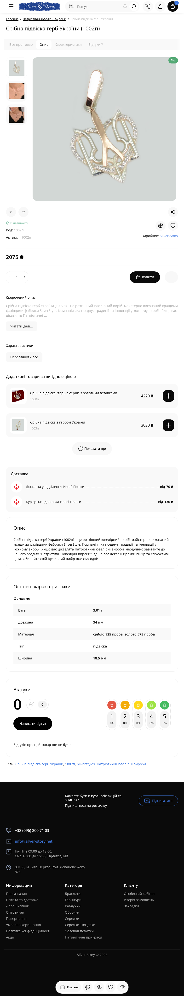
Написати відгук (32, 723)
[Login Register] (160, 6)
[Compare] (160, 226)
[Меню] (11, 6)
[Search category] (71, 6)
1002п (70, 764)
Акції (10, 937)
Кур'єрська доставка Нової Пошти (53, 501)
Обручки (72, 912)
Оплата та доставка (22, 900)
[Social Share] (173, 212)
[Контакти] (148, 6)
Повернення (16, 918)
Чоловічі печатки (79, 931)
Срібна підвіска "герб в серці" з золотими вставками (73, 393)
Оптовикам (15, 912)
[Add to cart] (168, 396)
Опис (44, 44)
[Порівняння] (122, 987)
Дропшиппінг (17, 906)
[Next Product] (23, 212)
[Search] (125, 6)
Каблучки (72, 906)
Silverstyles (86, 764)
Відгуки (95, 44)
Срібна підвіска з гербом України (57, 422)
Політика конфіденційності (28, 931)
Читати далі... (21, 326)
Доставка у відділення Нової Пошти (55, 486)
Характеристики (68, 44)
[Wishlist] (173, 226)
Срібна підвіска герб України (39, 764)
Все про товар (21, 44)
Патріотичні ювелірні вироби (121, 764)
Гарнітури (73, 900)
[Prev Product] (11, 212)
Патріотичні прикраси (83, 937)
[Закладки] (111, 987)
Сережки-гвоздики (80, 924)
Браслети (72, 893)
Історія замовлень (139, 900)
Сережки (72, 918)
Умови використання (23, 924)
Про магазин (16, 893)
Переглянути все (24, 357)
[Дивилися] (88, 987)
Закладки (131, 906)
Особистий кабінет (139, 893)
